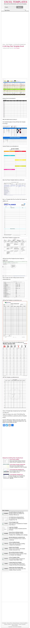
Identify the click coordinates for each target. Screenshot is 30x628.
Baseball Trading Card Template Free (16, 512)
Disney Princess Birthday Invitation (16, 532)
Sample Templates (22, 624)
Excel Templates (15, 1)
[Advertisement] (15, 27)
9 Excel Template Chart (13, 522)
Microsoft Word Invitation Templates (16, 552)
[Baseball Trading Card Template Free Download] (5, 513)
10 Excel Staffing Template (14, 542)
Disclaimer (4, 623)
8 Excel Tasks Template (14, 459)
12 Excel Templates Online (14, 557)
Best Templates (15, 624)
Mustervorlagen (15, 625)
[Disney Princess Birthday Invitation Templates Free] (5, 533)
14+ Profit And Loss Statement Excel (16, 517)
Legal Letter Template (13, 527)
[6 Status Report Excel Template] (5, 563)
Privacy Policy (9, 623)
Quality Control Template (14, 547)
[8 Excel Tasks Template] (6, 462)
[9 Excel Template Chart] (5, 523)
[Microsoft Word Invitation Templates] (5, 553)
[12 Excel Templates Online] (5, 558)
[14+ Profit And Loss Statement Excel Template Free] (5, 520)
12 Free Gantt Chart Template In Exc (17, 469)
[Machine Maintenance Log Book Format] (5, 538)
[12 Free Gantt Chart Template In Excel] (6, 472)
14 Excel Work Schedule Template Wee (17, 464)
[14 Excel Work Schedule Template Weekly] (6, 467)
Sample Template (7, 624)
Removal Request (16, 623)
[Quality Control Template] (5, 548)
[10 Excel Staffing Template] (5, 543)
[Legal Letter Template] (5, 530)
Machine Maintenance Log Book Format (17, 537)
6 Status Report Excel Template (15, 562)
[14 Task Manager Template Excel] (6, 477)
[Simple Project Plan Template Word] (5, 568)
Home (4, 44)
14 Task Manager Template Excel (16, 474)
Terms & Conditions (23, 623)
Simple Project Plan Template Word (16, 567)
